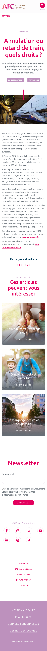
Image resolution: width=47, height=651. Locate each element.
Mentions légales (23, 610)
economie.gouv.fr (30, 237)
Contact (23, 586)
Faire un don (23, 574)
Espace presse (23, 580)
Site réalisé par (18, 641)
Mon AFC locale (23, 569)
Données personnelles (23, 624)
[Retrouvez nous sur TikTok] (29, 540)
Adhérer (23, 563)
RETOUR (6, 16)
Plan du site (23, 617)
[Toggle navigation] (42, 7)
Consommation (15, 80)
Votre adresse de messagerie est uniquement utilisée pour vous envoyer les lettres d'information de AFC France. (23, 492)
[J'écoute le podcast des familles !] (18, 540)
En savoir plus (23, 339)
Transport (34, 80)
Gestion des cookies (23, 631)
